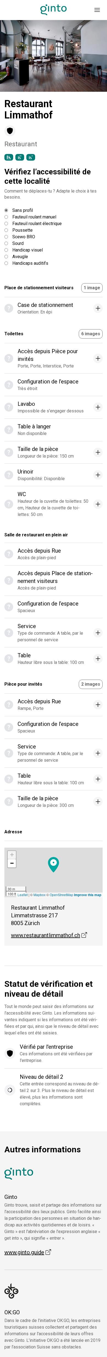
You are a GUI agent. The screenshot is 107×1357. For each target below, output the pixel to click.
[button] (13, 56)
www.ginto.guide (27, 1252)
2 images (90, 684)
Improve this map (87, 894)
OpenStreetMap (61, 894)
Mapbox (39, 894)
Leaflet (23, 894)
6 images (90, 333)
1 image (92, 287)
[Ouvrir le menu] (97, 9)
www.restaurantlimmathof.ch (49, 935)
